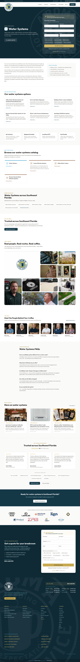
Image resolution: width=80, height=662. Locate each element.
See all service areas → (25, 207)
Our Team (61, 610)
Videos (60, 620)
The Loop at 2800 (14, 475)
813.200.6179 (56, 590)
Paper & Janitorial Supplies (9, 617)
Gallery (60, 619)
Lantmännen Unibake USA (36, 478)
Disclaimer (74, 653)
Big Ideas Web (49, 660)
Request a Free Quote (40, 501)
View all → (43, 619)
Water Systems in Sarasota (10, 204)
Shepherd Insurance (24, 475)
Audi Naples (46, 478)
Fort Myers (64, 588)
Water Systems (7, 612)
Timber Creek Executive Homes (50, 475)
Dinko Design (38, 660)
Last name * (61, 23)
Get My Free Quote (59, 45)
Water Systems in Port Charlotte (11, 207)
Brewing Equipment (8, 615)
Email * (45, 33)
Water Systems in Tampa (37, 204)
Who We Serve (53, 4)
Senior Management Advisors (64, 475)
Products (46, 4)
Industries (61, 613)
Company (48, 28)
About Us (61, 608)
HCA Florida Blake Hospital (36, 475)
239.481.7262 (73, 588)
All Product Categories (10, 644)
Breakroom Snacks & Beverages (10, 613)
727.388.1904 (56, 592)
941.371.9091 (56, 588)
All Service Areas (45, 641)
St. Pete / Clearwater (45, 615)
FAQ (60, 624)
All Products (25, 608)
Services (40, 4)
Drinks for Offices (26, 613)
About (66, 4)
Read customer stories (11, 229)
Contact (72, 4)
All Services (6, 608)
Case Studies (60, 4)
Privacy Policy (69, 653)
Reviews (60, 622)
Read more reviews (35, 483)
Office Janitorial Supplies (27, 615)
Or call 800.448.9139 (10, 40)
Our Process (61, 617)
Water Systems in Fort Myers (23, 204)
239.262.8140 (73, 590)
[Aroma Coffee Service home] (8, 7)
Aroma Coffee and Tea (27, 612)
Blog (60, 626)
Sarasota (47, 588)
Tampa (42, 617)
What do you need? (48, 557)
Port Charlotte (43, 612)
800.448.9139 (8, 561)
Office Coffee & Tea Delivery (9, 610)
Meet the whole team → (71, 320)
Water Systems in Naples (49, 204)
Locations (61, 615)
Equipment (25, 610)
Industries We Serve (9, 646)
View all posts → (72, 405)
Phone (60, 33)
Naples (42, 610)
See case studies (45, 483)
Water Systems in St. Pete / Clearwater (63, 204)
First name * (46, 23)
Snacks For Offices (26, 617)
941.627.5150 (73, 592)
